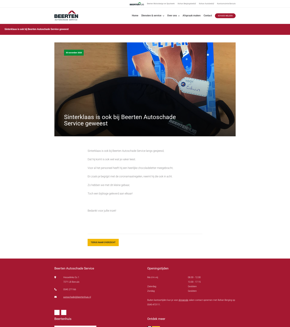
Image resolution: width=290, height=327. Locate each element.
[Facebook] (57, 312)
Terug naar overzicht (103, 242)
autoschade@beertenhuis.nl (77, 297)
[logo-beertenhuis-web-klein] (66, 11)
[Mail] (63, 312)
